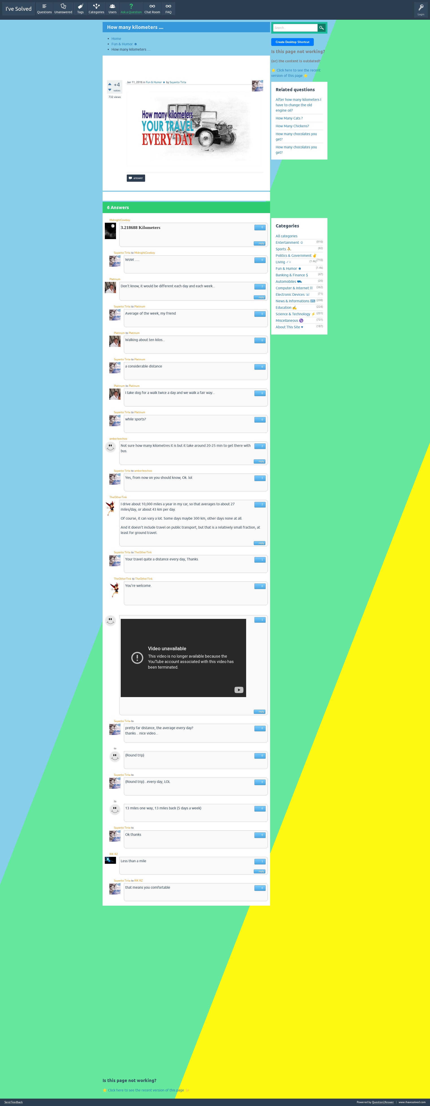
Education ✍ (286, 307)
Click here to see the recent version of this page (146, 1090)
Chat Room (152, 12)
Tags (80, 12)
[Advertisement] (186, 66)
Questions (44, 12)
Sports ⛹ (283, 249)
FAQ (169, 12)
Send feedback (13, 1102)
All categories (286, 236)
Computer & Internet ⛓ (294, 288)
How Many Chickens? (292, 126)
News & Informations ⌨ (295, 301)
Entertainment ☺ (289, 242)
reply (261, 243)
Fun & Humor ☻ (156, 82)
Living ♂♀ (283, 262)
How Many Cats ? (289, 118)
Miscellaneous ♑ (289, 320)
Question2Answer (383, 1102)
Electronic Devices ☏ (293, 294)
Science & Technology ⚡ (296, 314)
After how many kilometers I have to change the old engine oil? (298, 104)
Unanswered (63, 12)
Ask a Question (131, 12)
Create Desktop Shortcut (292, 42)
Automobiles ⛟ (289, 281)
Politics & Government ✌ (296, 255)
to (132, 252)
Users (112, 12)
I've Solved (19, 9)
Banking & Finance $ (292, 275)
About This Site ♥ (289, 327)
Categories (96, 12)
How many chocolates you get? (296, 136)
